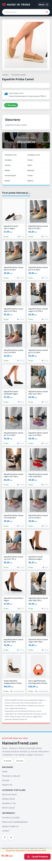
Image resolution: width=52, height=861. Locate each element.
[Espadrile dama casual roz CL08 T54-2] (13, 500)
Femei (30, 160)
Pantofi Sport (10, 175)
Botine (30, 180)
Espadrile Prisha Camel (18, 79)
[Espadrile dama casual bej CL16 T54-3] (13, 252)
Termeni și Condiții (11, 817)
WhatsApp (12, 105)
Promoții (8, 760)
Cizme (30, 175)
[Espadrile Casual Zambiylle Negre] (13, 376)
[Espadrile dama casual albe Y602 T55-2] (38, 583)
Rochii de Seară (9, 794)
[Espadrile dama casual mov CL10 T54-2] (38, 418)
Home (4, 771)
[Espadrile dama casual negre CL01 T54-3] (13, 459)
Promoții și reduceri (11, 776)
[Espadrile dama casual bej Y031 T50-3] (13, 624)
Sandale (8, 160)
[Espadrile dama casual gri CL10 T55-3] (13, 418)
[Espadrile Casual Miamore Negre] (38, 542)
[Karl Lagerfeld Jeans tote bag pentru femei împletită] (38, 666)
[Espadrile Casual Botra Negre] (13, 583)
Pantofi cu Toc (11, 155)
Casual (8, 165)
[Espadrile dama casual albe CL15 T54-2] (13, 294)
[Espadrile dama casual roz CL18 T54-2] (38, 500)
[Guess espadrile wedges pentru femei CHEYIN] (13, 666)
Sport (29, 165)
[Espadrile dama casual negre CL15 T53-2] (38, 294)
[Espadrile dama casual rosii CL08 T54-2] (38, 459)
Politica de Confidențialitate (15, 822)
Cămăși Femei (8, 799)
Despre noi (7, 784)
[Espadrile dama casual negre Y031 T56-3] (38, 624)
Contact (5, 830)
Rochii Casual (8, 807)
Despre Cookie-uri (10, 826)
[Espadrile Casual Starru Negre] (13, 211)
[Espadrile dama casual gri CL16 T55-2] (38, 252)
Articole (19, 760)
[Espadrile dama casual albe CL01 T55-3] (38, 376)
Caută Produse (39, 856)
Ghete (7, 170)
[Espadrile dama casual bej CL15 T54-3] (38, 211)
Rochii (7, 180)
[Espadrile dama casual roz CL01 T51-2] (13, 542)
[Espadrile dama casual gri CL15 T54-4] (38, 335)
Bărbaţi (30, 170)
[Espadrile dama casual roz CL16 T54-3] (13, 335)
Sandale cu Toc (33, 155)
